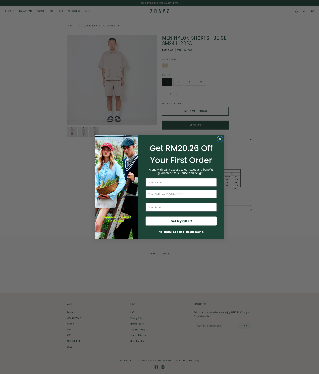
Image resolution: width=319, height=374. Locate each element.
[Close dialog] (220, 139)
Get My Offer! (181, 221)
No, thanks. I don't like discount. (181, 232)
